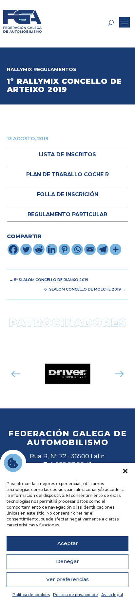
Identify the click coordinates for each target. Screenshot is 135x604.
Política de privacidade (75, 594)
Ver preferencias (67, 579)
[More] (115, 249)
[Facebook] (13, 249)
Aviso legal (112, 594)
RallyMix (19, 69)
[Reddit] (39, 249)
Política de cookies (31, 594)
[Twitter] (26, 249)
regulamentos (54, 69)
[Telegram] (102, 249)
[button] (125, 471)
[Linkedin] (51, 249)
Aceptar (67, 543)
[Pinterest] (64, 249)
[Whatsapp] (77, 249)
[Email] (90, 249)
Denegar (67, 561)
